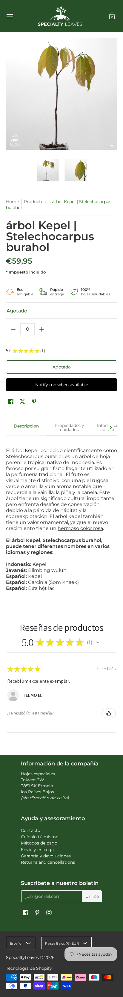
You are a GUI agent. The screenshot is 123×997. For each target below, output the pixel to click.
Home (12, 201)
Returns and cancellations (48, 862)
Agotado (62, 367)
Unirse (92, 896)
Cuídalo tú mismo (40, 836)
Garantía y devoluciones (46, 856)
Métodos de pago (39, 843)
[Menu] (9, 16)
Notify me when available (61, 384)
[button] (112, 16)
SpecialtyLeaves (22, 957)
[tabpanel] (61, 516)
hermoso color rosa (80, 528)
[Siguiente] (110, 427)
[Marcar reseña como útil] (109, 713)
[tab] (26, 427)
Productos (35, 201)
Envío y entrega (37, 849)
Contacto (30, 830)
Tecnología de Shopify (29, 968)
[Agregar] (42, 329)
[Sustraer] (13, 329)
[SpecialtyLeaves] (60, 16)
